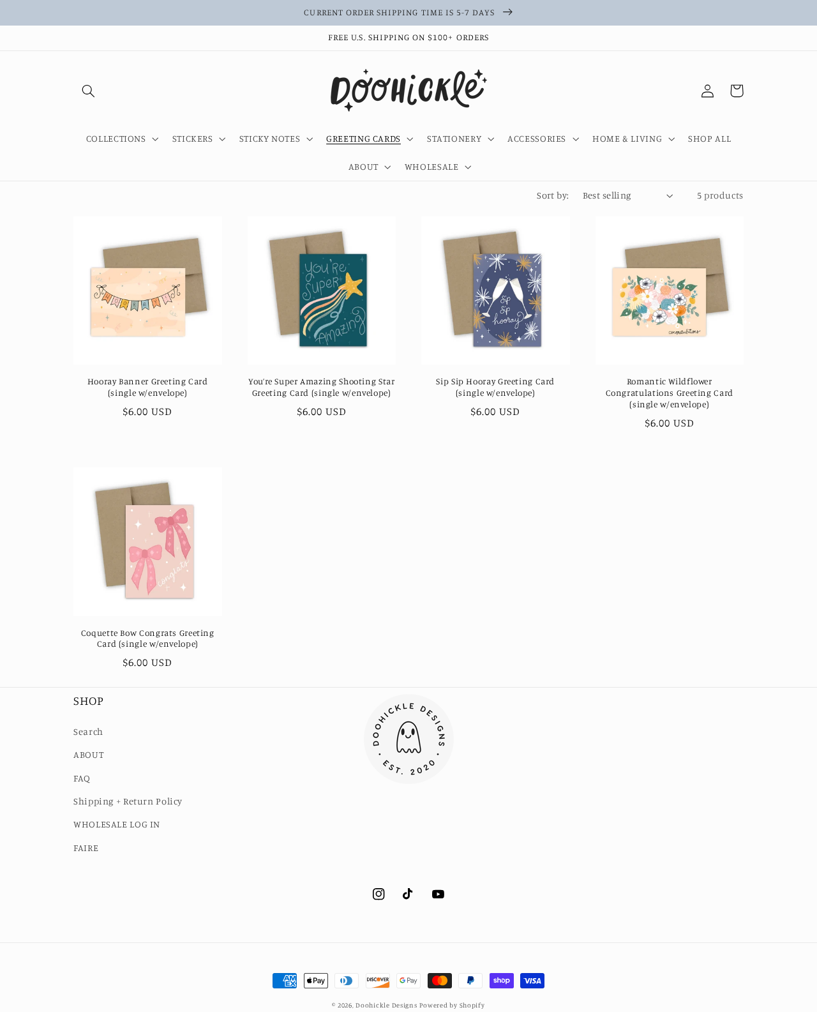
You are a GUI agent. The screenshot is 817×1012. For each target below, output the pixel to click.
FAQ (82, 778)
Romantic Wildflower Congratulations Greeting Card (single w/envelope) (669, 392)
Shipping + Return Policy (128, 801)
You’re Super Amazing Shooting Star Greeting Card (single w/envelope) (321, 387)
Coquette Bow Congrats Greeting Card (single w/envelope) (147, 638)
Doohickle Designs (386, 1005)
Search (88, 731)
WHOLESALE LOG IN (116, 824)
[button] (88, 90)
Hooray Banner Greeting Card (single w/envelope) (147, 387)
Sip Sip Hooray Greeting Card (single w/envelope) (495, 387)
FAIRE (85, 847)
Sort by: (553, 195)
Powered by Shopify (451, 1005)
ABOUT (88, 754)
